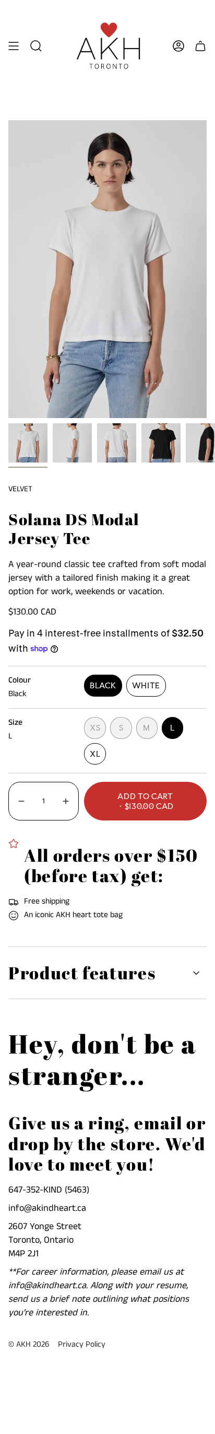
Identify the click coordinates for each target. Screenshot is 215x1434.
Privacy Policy (81, 1344)
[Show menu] (13, 46)
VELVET (20, 488)
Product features (82, 973)
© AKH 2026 (29, 1344)
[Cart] (200, 46)
